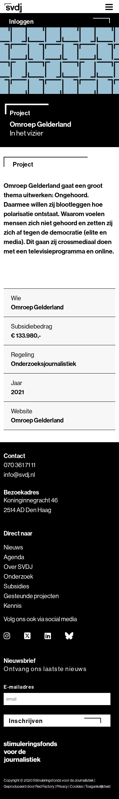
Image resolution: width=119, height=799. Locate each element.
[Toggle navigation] (109, 6)
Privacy (62, 786)
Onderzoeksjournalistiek (43, 363)
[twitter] (27, 636)
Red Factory (44, 786)
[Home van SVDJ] (13, 7)
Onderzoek (18, 576)
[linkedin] (48, 636)
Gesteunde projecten (31, 596)
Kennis (13, 605)
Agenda (14, 557)
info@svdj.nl (19, 474)
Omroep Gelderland (37, 420)
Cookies (76, 786)
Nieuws (13, 547)
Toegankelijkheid (97, 786)
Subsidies (16, 586)
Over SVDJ (18, 566)
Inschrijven (26, 721)
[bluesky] (69, 636)
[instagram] (7, 636)
